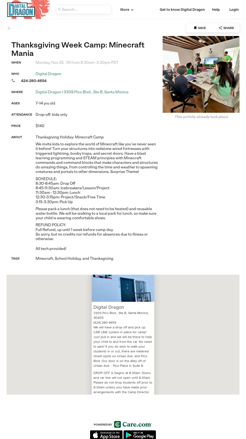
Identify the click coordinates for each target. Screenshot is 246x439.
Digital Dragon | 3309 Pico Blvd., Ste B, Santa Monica (82, 92)
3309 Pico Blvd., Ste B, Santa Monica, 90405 (120, 315)
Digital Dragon (48, 73)
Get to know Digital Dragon (182, 9)
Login (234, 9)
